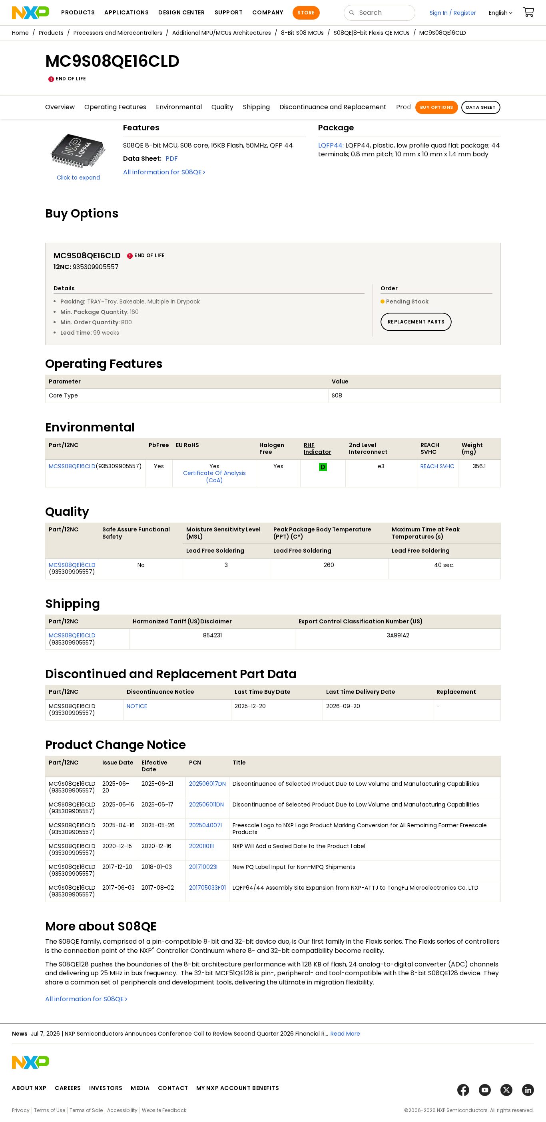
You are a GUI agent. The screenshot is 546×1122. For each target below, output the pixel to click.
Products (51, 33)
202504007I (205, 825)
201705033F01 (207, 888)
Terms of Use (49, 1110)
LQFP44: (331, 145)
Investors (106, 1088)
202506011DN (206, 805)
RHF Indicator (317, 448)
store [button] (306, 12)
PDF (171, 158)
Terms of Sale (86, 1110)
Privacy (21, 1110)
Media (140, 1088)
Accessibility (122, 1110)
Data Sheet (481, 107)
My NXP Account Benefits (237, 1088)
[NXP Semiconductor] (30, 12)
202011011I (201, 846)
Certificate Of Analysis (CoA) (214, 476)
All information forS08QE (162, 172)
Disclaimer (216, 621)
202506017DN (207, 784)
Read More (345, 1034)
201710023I (203, 867)
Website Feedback (164, 1110)
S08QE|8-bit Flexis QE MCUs (372, 33)
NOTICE (137, 706)
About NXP (29, 1088)
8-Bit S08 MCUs (302, 33)
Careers (68, 1088)
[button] (500, 13)
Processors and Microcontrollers (118, 33)
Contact (173, 1088)
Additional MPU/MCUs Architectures (221, 33)
